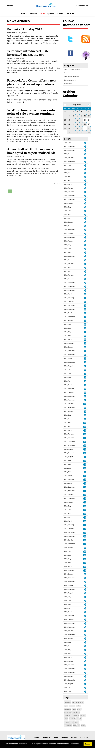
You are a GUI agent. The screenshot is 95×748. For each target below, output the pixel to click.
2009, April (67, 562)
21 (65, 124)
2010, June (67, 510)
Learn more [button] (74, 744)
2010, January (69, 528)
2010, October (68, 494)
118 (85, 487)
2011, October (68, 449)
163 (85, 566)
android (78, 706)
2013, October (68, 358)
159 (85, 551)
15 (69, 120)
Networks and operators (71, 76)
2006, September (69, 680)
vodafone (76, 715)
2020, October (68, 233)
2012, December (69, 396)
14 (65, 120)
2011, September (69, 453)
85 (85, 347)
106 (85, 441)
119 (85, 453)
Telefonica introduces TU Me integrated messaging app (28, 52)
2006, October (68, 676)
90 (85, 457)
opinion (68, 702)
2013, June (67, 373)
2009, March (68, 566)
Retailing (67, 73)
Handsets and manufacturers (73, 69)
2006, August (68, 684)
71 (85, 358)
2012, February (69, 434)
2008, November (69, 581)
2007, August (68, 638)
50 (85, 328)
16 (73, 120)
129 (85, 438)
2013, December (69, 351)
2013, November (69, 354)
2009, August (68, 547)
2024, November (69, 146)
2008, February (69, 616)
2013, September (69, 362)
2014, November (69, 309)
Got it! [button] (87, 744)
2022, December (69, 169)
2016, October (68, 264)
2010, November (69, 491)
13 (89, 116)
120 (85, 464)
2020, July (67, 245)
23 (73, 124)
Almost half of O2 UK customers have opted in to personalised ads (31, 151)
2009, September (69, 544)
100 (85, 426)
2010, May (67, 513)
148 (85, 544)
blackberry (68, 715)
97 (85, 388)
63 (85, 339)
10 (78, 116)
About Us (69, 14)
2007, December (69, 623)
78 (85, 343)
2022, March (68, 184)
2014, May (67, 332)
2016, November (69, 260)
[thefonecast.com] (46, 5)
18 (81, 120)
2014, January (69, 347)
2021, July (67, 207)
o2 (77, 719)
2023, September (69, 161)
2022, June (67, 173)
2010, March (68, 521)
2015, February (69, 298)
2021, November (69, 199)
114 (85, 513)
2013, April (67, 381)
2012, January (69, 438)
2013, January (69, 392)
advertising (68, 726)
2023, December (69, 150)
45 (85, 309)
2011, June (67, 464)
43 (85, 324)
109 (85, 445)
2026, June (67, 143)
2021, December (69, 195)
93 (85, 547)
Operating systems (70, 80)
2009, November (69, 536)
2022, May (67, 177)
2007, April (67, 653)
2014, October (68, 313)
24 (78, 124)
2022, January (69, 192)
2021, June (67, 211)
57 (85, 366)
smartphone (76, 712)
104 (85, 521)
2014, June (67, 328)
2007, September (69, 634)
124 (85, 460)
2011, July (67, 460)
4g (81, 719)
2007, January (69, 665)
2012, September (69, 407)
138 (85, 479)
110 (85, 430)
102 (85, 404)
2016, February (69, 275)
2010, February (69, 525)
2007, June (67, 646)
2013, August (68, 366)
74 (85, 381)
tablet (76, 722)
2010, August (68, 502)
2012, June (67, 419)
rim (79, 726)
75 (85, 370)
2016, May (67, 267)
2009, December (69, 532)
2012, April (67, 426)
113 (85, 434)
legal (66, 719)
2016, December (69, 256)
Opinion (50, 14)
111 (85, 502)
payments (67, 709)
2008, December (69, 578)
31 (78, 128)
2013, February (69, 388)
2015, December (69, 282)
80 (85, 419)
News (42, 14)
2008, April (67, 608)
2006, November (69, 672)
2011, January (68, 483)
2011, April (67, 472)
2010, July (67, 506)
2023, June (67, 165)
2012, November (69, 400)
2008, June (67, 600)
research (72, 706)
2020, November (69, 229)
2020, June (67, 248)
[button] (11, 6)
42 (85, 317)
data (74, 726)
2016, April (67, 271)
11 (81, 116)
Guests (60, 14)
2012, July (67, 415)
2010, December (69, 487)
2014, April (67, 335)
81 (85, 396)
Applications (68, 84)
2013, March (68, 385)
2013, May (67, 377)
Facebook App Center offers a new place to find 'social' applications (31, 82)
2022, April (67, 180)
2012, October (68, 404)
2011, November (69, 445)
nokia (74, 709)
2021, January (69, 222)
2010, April (67, 517)
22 (69, 124)
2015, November (69, 286)
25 (81, 124)
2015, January (69, 301)
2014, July (67, 324)
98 (85, 407)
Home (24, 14)
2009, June (67, 555)
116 (85, 483)
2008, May (67, 604)
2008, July (67, 597)
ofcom (83, 726)
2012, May (67, 422)
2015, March (68, 294)
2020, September (69, 237)
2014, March (68, 339)
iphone (67, 722)
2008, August (68, 593)
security (82, 715)
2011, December (69, 441)
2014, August (68, 320)
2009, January (69, 574)
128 (85, 510)
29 (69, 128)
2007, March (68, 657)
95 (85, 392)
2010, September (69, 498)
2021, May (67, 214)
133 (85, 422)
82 (85, 472)
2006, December (69, 669)
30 (65, 112)
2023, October (68, 158)
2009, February (69, 570)
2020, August (68, 241)
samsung (67, 712)
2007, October (68, 631)
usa (72, 722)
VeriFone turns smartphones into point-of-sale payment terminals (31, 111)
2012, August (68, 411)
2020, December (69, 226)
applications (80, 702)
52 (85, 332)
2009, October (68, 540)
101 (85, 476)
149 (85, 540)
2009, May (67, 559)
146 (85, 536)
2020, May (67, 252)
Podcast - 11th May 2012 (24, 29)
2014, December (69, 305)
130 (85, 449)
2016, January (69, 279)
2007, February (69, 661)
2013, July (67, 370)
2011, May (67, 468)
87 (85, 400)
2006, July (67, 687)
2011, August (68, 457)
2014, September (69, 317)
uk (73, 702)
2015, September (69, 290)
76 (85, 362)
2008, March (68, 612)
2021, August (68, 203)
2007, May (67, 650)
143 (85, 528)
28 (65, 128)
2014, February (69, 343)
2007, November (69, 627)
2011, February (69, 479)
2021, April (67, 218)
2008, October (68, 585)
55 (85, 335)
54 (85, 313)
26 (85, 124)
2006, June (67, 691)
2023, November (69, 154)
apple (66, 706)
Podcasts (33, 14)
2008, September (69, 589)
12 (85, 116)
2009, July (67, 551)
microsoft (72, 719)
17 (78, 120)
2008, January (69, 619)
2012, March (68, 430)
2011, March (68, 476)
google (79, 709)
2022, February (69, 188)
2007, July (67, 642)
